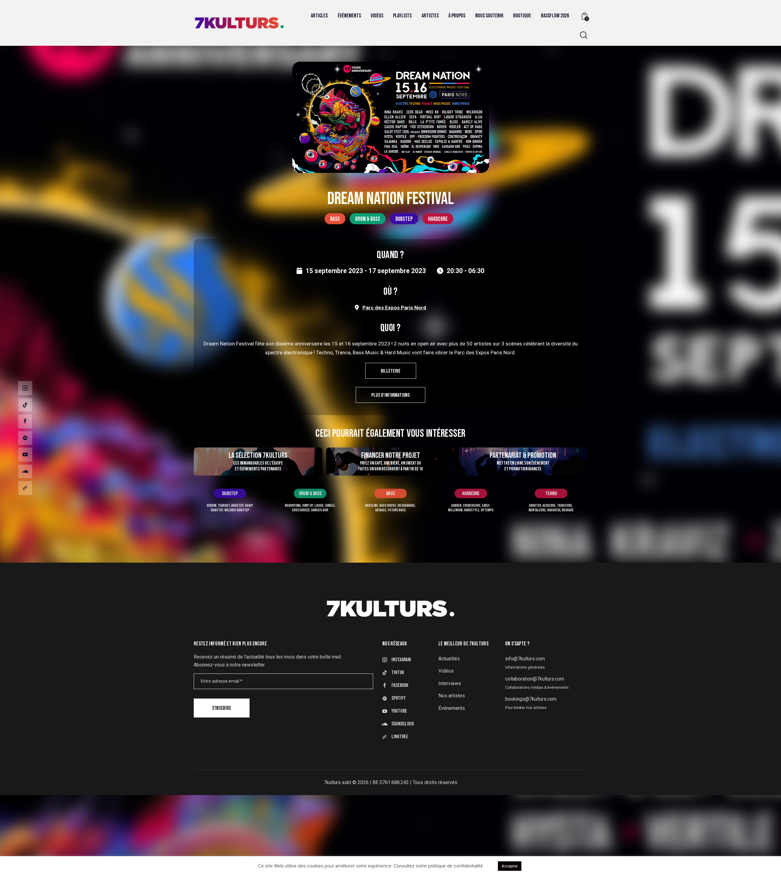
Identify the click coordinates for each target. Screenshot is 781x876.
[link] (25, 488)
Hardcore (438, 219)
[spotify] (25, 438)
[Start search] (583, 35)
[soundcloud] (25, 471)
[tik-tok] (25, 405)
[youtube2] (25, 454)
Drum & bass (367, 219)
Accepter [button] (510, 866)
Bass (335, 219)
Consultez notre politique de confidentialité (438, 866)
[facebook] (25, 421)
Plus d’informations (390, 395)
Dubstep (404, 219)
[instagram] (25, 388)
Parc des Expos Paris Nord (394, 308)
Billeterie (391, 371)
